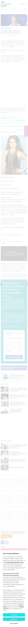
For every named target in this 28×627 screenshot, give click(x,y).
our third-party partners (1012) (14, 562)
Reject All (14, 619)
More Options (14, 623)
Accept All (14, 615)
